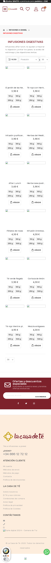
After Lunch (15, 183)
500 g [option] (18, 100)
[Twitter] (26, 404)
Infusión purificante (14, 135)
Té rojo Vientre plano (14, 326)
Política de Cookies (12, 509)
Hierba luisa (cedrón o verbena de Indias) (36, 183)
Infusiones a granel (18, 30)
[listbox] (14, 98)
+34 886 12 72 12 (15, 454)
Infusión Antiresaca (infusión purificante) (36, 231)
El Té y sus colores (11, 495)
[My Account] (36, 9)
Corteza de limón (36, 279)
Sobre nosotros (10, 492)
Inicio (4, 30)
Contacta (7, 476)
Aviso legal (8, 502)
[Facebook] (18, 404)
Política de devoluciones (14, 480)
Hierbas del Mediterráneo (36, 135)
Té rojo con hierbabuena (36, 88)
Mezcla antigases (36, 326)
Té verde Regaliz (15, 279)
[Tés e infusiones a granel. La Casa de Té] (12, 9)
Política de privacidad (12, 505)
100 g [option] (18, 96)
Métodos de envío (11, 470)
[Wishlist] (28, 9)
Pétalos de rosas (15, 231)
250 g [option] (10, 100)
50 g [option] (11, 96)
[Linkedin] (34, 404)
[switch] (6, 559)
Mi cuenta (7, 466)
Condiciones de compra (14, 499)
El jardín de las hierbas (14, 88)
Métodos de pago (11, 473)
